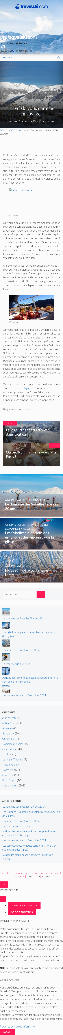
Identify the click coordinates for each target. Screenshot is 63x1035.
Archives (45, 876)
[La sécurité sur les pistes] (6, 660)
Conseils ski (9, 738)
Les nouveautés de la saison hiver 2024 (24, 695)
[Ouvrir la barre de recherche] (58, 57)
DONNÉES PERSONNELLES (24, 905)
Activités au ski (10, 723)
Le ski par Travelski (12, 759)
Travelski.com (33, 876)
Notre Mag (8, 769)
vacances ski (25, 409)
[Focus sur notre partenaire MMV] (31, 581)
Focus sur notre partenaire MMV (20, 650)
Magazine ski (9, 764)
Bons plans (8, 733)
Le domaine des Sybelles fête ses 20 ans (24, 618)
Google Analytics (22, 912)
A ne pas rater (10, 717)
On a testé (8, 775)
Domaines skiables (12, 743)
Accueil (4, 130)
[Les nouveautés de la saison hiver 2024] (6, 691)
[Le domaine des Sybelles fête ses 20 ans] (31, 515)
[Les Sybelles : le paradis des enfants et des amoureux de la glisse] (31, 548)
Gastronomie (9, 749)
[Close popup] (3, 899)
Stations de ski (48, 121)
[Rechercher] (40, 594)
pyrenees (12, 409)
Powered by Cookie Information (18, 1026)
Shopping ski (9, 780)
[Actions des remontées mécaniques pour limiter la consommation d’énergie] (6, 673)
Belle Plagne (22, 388)
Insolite (6, 754)
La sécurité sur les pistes (16, 663)
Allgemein (8, 728)
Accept (7, 1031)
